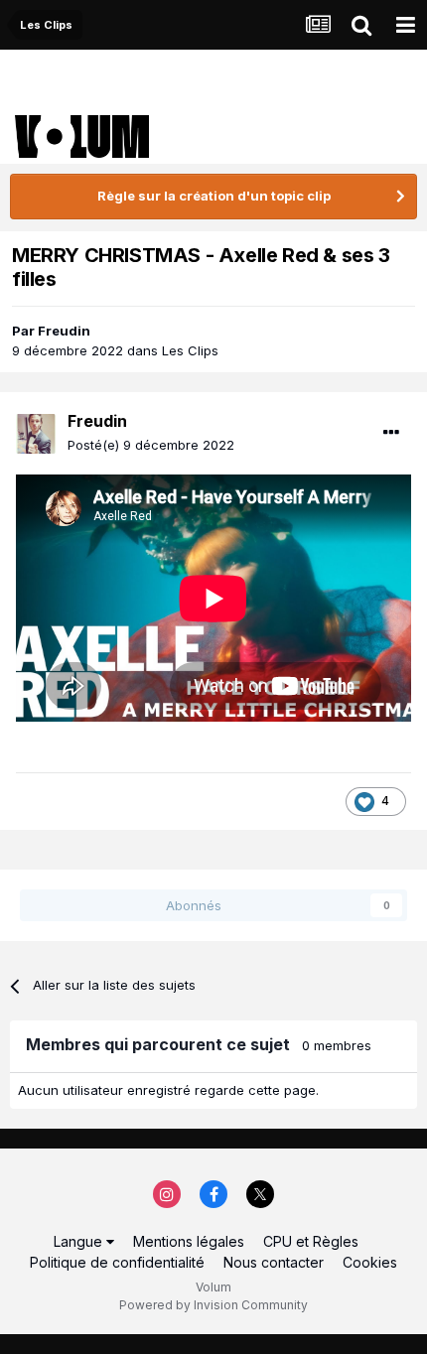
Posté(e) (151, 445)
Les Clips (190, 350)
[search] (361, 25)
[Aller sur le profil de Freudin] (36, 434)
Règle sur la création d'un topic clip (214, 195)
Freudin (64, 330)
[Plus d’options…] (391, 433)
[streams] (318, 25)
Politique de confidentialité (117, 1262)
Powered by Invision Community (213, 1304)
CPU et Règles (310, 1241)
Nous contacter (273, 1262)
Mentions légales (188, 1241)
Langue (80, 1241)
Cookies (370, 1262)
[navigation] (405, 25)
